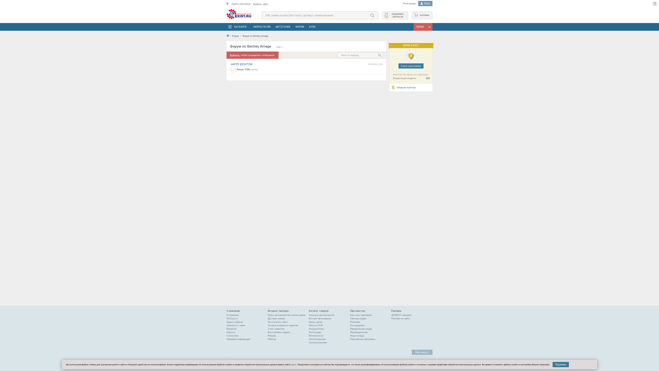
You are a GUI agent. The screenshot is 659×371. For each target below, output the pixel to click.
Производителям (359, 332)
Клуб (312, 26)
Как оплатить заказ (278, 322)
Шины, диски (315, 322)
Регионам (355, 322)
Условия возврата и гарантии (283, 325)
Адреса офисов (235, 322)
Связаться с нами (236, 325)
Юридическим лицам (361, 329)
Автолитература (317, 339)
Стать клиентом (276, 329)
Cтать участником (411, 66)
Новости (231, 332)
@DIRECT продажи (401, 315)
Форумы (272, 335)
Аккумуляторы (316, 329)
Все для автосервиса (320, 318)
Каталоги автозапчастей (321, 315)
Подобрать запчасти (398, 15)
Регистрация (409, 3)
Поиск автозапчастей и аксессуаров (286, 315)
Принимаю (560, 364)
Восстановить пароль (279, 332)
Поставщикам (357, 325)
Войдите (234, 55)
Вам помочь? (422, 352)
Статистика (232, 335)
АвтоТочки (283, 26)
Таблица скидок (358, 318)
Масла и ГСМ (316, 325)
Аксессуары (315, 332)
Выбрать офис (260, 4)
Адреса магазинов (241, 4)
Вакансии (231, 329)
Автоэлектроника (318, 342)
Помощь (272, 339)
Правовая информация (238, 339)
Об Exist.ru (232, 318)
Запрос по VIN (261, 26)
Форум (299, 26)
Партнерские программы (362, 339)
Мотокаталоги (316, 335)
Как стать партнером (361, 315)
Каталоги (240, 26)
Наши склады (357, 335)
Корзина (424, 15)
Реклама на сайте (400, 318)
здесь (294, 364)
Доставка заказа (276, 318)
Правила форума (406, 88)
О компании (233, 315)
